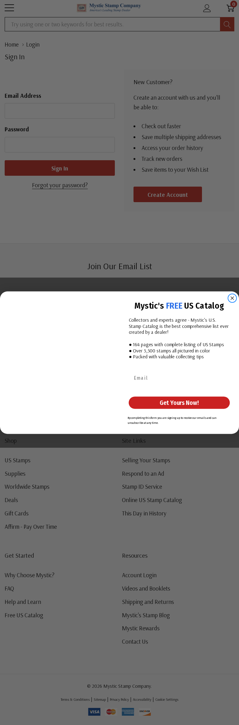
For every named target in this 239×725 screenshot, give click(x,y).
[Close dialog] (232, 298)
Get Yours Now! (179, 402)
